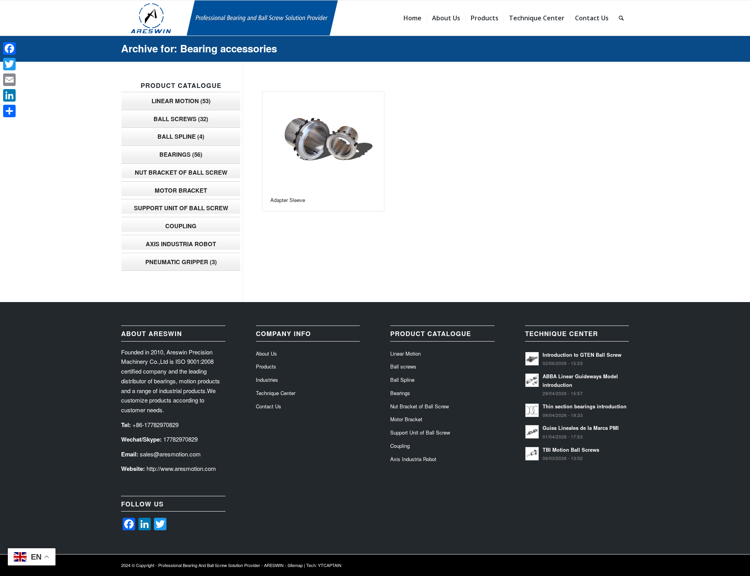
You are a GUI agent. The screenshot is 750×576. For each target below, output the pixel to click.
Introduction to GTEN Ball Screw (582, 354)
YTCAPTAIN (329, 565)
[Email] (9, 80)
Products (266, 366)
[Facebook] (9, 48)
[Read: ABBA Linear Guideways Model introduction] (532, 380)
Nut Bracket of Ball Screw (181, 172)
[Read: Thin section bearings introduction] (532, 410)
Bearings (180, 154)
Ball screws (181, 118)
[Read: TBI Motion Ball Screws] (532, 454)
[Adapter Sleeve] (323, 140)
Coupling (180, 226)
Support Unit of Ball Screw (181, 208)
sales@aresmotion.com (170, 454)
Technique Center (275, 393)
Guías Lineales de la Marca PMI (581, 427)
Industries (267, 379)
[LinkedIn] (9, 95)
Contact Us (268, 406)
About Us (266, 353)
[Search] (621, 18)
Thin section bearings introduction (585, 406)
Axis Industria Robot (181, 244)
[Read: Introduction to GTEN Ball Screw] (532, 359)
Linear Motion (181, 101)
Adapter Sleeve (287, 200)
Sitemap (295, 565)
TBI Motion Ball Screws (571, 449)
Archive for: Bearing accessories (199, 48)
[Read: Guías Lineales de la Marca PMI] (532, 432)
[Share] (9, 111)
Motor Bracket (181, 190)
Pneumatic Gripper (181, 262)
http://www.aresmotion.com (181, 468)
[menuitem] (412, 18)
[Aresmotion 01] (267, 18)
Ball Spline (180, 136)
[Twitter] (9, 64)
